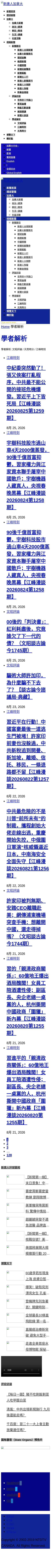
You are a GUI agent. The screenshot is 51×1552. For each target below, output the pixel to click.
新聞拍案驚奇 (23, 69)
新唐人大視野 (23, 85)
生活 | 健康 (17, 34)
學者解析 (16, 119)
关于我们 (10, 1524)
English (10, 161)
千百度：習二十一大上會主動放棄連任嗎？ (28, 1427)
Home (5, 326)
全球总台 (11, 169)
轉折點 (10, 138)
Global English (14, 173)
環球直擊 (21, 58)
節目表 (9, 1520)
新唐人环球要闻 (10, 1167)
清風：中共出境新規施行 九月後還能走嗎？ (28, 1412)
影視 (9, 153)
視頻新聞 (11, 42)
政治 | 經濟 (17, 27)
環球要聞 (11, 15)
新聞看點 (21, 73)
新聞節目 (16, 46)
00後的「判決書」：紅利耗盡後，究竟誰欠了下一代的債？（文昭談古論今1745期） (28, 636)
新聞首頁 (11, 11)
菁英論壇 (21, 104)
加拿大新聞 (17, 23)
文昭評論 (21, 123)
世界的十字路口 (25, 100)
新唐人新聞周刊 (25, 81)
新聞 (9, 149)
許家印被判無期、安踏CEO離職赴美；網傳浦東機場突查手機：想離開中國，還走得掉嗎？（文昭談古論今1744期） (26, 922)
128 (9, 1155)
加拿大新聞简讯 (25, 54)
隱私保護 (10, 1528)
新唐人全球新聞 (25, 50)
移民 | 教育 (17, 31)
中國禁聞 (21, 65)
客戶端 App (11, 1532)
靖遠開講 (21, 111)
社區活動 (16, 38)
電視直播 (11, 157)
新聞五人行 (22, 77)
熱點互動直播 (23, 108)
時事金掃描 (22, 92)
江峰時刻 (21, 127)
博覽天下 (11, 135)
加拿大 (10, 19)
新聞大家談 (22, 115)
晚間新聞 (21, 61)
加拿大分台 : (13, 146)
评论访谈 (6, 1384)
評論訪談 (16, 96)
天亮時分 (21, 131)
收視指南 (10, 1516)
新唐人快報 (22, 88)
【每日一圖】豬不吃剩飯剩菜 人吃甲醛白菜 (28, 1397)
